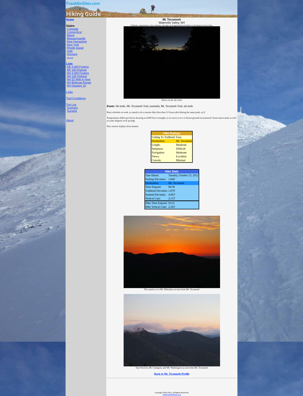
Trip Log (71, 104)
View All (70, 58)
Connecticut (74, 32)
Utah (70, 51)
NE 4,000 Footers (78, 66)
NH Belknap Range (79, 82)
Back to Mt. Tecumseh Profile (171, 373)
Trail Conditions (76, 98)
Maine (71, 35)
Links (69, 92)
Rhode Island (75, 47)
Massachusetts (76, 38)
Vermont (72, 54)
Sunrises (72, 107)
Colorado (72, 29)
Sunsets (72, 111)
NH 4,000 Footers (78, 73)
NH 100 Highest (77, 76)
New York (73, 44)
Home (70, 19)
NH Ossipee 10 (76, 85)
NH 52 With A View (78, 79)
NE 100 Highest (77, 70)
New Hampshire (77, 41)
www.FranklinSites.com (172, 394)
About (69, 120)
